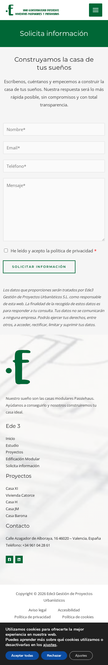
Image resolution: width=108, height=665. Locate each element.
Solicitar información (39, 267)
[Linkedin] (19, 559)
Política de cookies (78, 616)
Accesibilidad (69, 610)
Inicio (10, 438)
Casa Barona (16, 515)
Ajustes (81, 655)
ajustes (49, 645)
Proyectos (14, 452)
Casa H (12, 501)
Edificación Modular (23, 458)
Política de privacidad (32, 616)
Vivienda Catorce (20, 495)
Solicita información (22, 465)
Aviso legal (37, 610)
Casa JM (12, 508)
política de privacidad (72, 250)
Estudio (12, 445)
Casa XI (12, 488)
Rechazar (54, 655)
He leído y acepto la (53, 250)
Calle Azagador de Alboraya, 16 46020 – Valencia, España (53, 538)
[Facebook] (9, 559)
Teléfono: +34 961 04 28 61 (28, 545)
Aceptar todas (22, 655)
